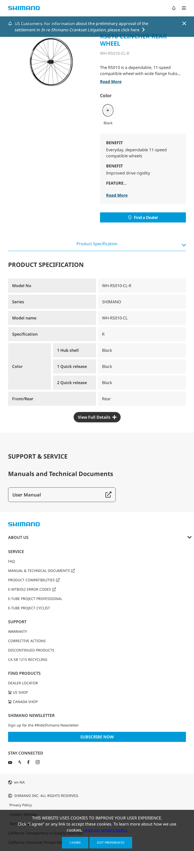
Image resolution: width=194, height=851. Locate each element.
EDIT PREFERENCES (111, 842)
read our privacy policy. (105, 830)
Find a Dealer (146, 217)
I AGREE (75, 842)
